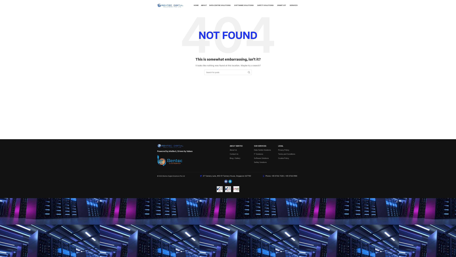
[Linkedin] (230, 181)
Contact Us (234, 154)
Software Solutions (261, 158)
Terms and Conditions (286, 154)
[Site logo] (170, 5)
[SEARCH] (249, 72)
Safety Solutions (260, 162)
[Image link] (170, 160)
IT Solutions (258, 154)
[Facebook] (226, 181)
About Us (233, 150)
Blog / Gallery (235, 158)
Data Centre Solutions (262, 150)
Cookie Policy (283, 158)
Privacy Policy (283, 150)
